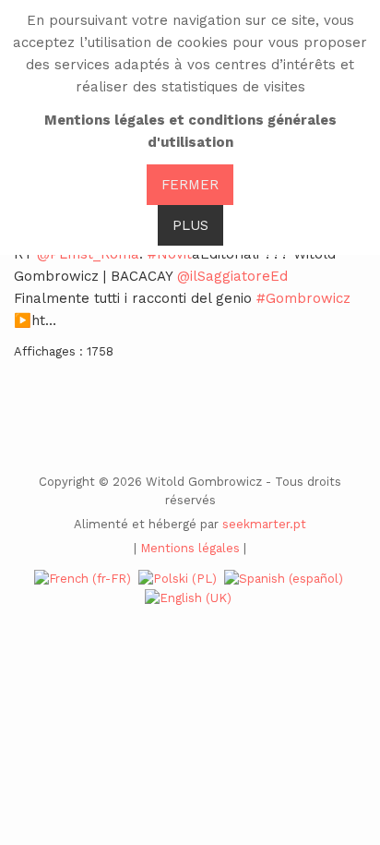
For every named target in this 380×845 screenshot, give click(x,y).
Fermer (190, 184)
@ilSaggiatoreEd (232, 276)
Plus (190, 225)
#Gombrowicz (303, 298)
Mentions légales (190, 548)
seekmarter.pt (264, 524)
